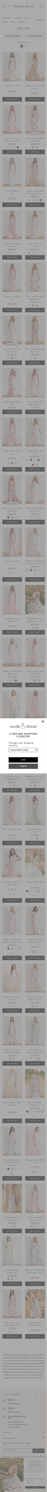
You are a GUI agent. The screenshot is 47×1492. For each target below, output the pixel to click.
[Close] (43, 722)
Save (23, 760)
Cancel (23, 766)
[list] (23, 750)
